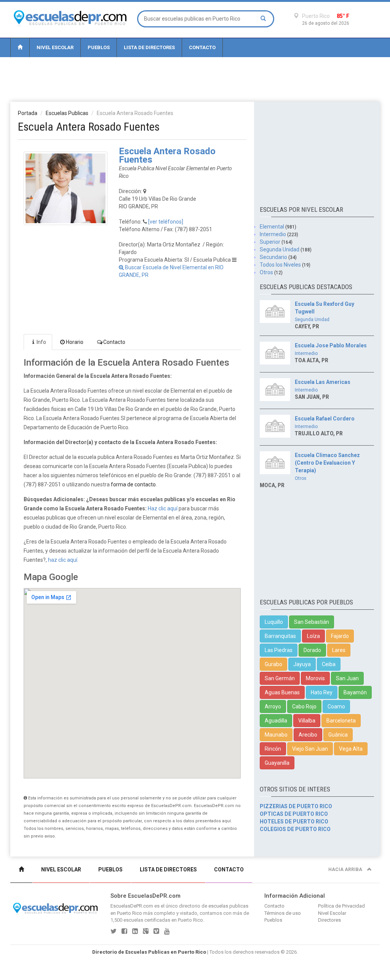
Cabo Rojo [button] (304, 706)
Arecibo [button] (308, 735)
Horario (74, 342)
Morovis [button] (315, 678)
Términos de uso (282, 913)
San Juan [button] (347, 678)
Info (41, 342)
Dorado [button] (312, 650)
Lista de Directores (149, 47)
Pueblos (99, 47)
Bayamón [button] (355, 692)
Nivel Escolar (55, 47)
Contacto (202, 47)
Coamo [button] (336, 706)
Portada (27, 113)
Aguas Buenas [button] (282, 692)
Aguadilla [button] (276, 721)
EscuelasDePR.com (131, 906)
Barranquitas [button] (280, 636)
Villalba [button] (306, 721)
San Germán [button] (280, 678)
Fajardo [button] (340, 636)
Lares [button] (338, 650)
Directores (329, 920)
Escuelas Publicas (67, 113)
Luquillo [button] (274, 622)
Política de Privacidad (341, 906)
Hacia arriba (345, 869)
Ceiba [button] (329, 664)
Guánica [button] (338, 735)
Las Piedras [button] (278, 650)
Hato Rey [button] (321, 692)
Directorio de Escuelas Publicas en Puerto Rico (149, 952)
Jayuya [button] (302, 664)
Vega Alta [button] (351, 749)
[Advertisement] (195, 79)
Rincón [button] (273, 749)
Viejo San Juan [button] (310, 749)
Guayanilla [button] (277, 763)
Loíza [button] (313, 636)
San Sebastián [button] (311, 622)
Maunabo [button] (276, 735)
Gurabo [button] (273, 664)
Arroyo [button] (273, 706)
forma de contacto (133, 484)
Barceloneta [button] (341, 721)
